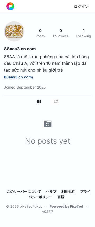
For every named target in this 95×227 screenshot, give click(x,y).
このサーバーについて (24, 191)
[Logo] (10, 6)
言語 (61, 197)
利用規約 (68, 191)
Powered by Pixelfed (66, 206)
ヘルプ (51, 191)
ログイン (81, 6)
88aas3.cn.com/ (18, 77)
